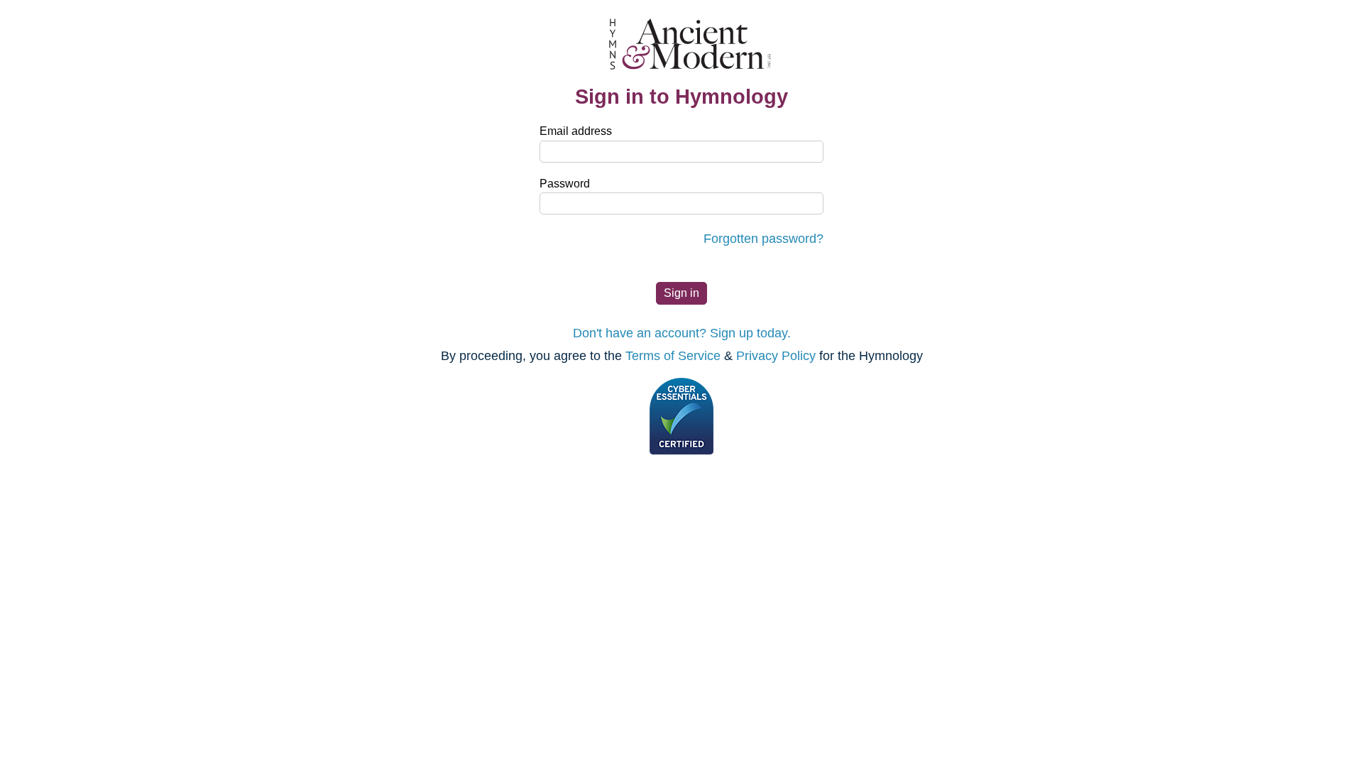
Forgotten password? (763, 239)
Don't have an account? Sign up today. (682, 333)
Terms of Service (673, 356)
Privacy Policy (776, 356)
